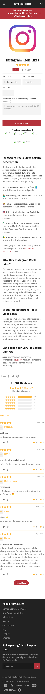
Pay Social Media (22, 3)
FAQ (4, 629)
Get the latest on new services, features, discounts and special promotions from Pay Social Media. (20, 657)
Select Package (28, 76)
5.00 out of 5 (27, 388)
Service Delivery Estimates (14, 608)
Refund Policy (18, 677)
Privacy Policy (7, 677)
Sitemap (6, 637)
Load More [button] (21, 583)
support (18, 359)
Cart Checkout (8, 625)
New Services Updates (12, 613)
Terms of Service (30, 677)
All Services (7, 617)
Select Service (8, 76)
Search (5, 621)
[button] (22, 64)
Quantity (6, 87)
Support (6, 633)
